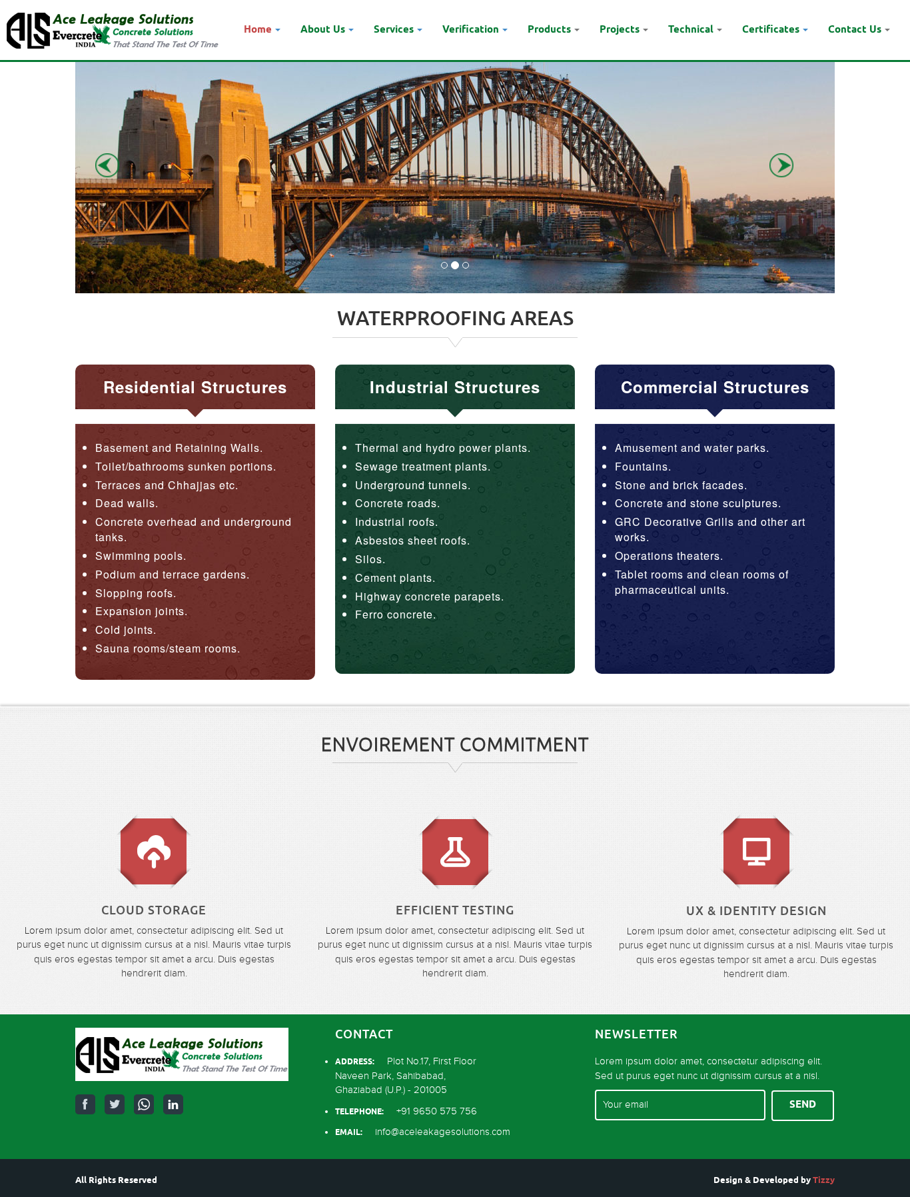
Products (549, 30)
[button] (118, 165)
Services (394, 30)
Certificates (770, 30)
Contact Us (854, 30)
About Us (322, 30)
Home (258, 30)
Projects (620, 30)
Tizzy (824, 1180)
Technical (690, 30)
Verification (470, 30)
